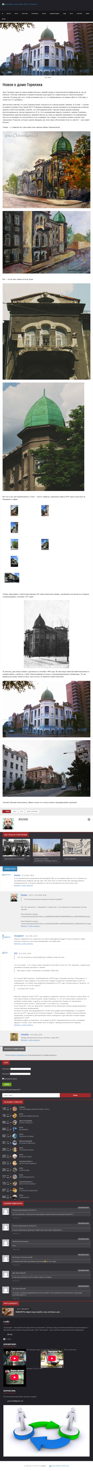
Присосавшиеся (70, 859)
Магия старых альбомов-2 (28, 1163)
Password (6, 1074)
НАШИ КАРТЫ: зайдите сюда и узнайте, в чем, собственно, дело (38, 1312)
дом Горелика (32, 811)
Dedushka (25, 1034)
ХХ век (44, 13)
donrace (17, 875)
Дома (87, 13)
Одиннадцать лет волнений (14, 859)
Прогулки (25, 13)
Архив (4, 19)
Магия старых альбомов (27, 1184)
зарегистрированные (19, 1055)
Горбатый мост (24, 1197)
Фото (71, 13)
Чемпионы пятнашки (26, 1136)
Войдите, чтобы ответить (23, 885)
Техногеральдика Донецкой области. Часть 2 (34, 1109)
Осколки (79, 13)
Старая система (24, 1170)
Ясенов (24, 895)
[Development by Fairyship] (59, 1466)
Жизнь (9, 13)
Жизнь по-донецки (25, 1121)
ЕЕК (15, 953)
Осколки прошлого (26, 1161)
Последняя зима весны (27, 1143)
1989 (14, 811)
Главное (22, 1107)
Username (6, 1069)
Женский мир (23, 1129)
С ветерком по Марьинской (28, 1190)
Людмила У (19, 936)
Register (3, 1090)
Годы (64, 13)
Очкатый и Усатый (25, 1157)
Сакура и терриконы (26, 1123)
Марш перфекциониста (26, 1177)
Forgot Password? (13, 1090)
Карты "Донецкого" (23, 1309)
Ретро (16, 13)
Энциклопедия (54, 13)
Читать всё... (16, 1218)
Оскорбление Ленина (26, 1150)
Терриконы (34, 13)
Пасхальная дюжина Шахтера (29, 1116)
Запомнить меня (10, 1079)
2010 (21, 811)
